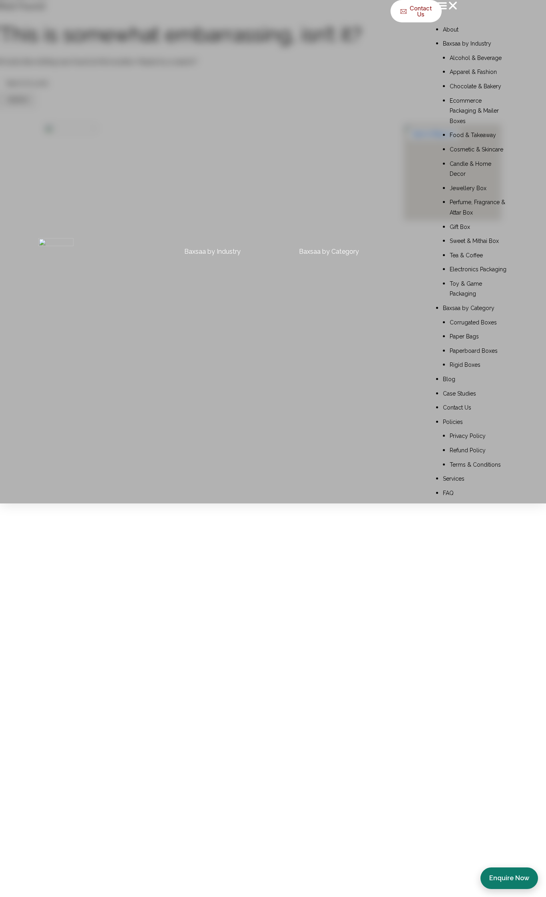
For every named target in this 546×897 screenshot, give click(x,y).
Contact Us (457, 407)
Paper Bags (464, 336)
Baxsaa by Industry (467, 43)
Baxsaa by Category (468, 308)
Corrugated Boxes (473, 322)
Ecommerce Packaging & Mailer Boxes (474, 110)
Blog (449, 379)
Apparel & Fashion (473, 72)
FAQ (448, 493)
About (450, 29)
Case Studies (459, 393)
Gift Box (460, 227)
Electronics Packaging (478, 269)
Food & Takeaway (473, 135)
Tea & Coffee (466, 255)
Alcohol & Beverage (476, 58)
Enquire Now (509, 878)
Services (453, 478)
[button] (472, 7)
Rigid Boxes (465, 365)
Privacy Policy (468, 436)
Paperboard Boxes (474, 351)
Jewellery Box (468, 188)
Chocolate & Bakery (475, 86)
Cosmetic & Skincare (476, 149)
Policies (453, 422)
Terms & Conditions (475, 464)
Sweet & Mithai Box (474, 241)
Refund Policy (468, 450)
